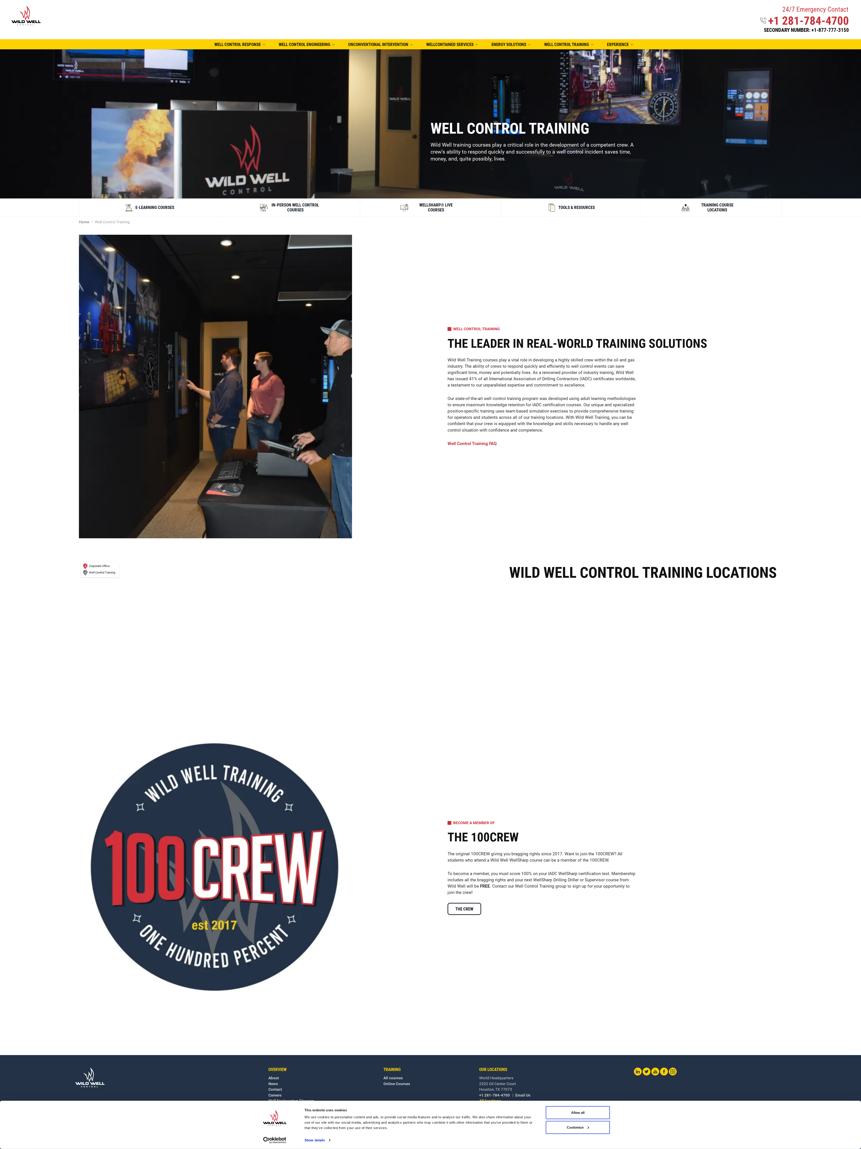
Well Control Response (237, 44)
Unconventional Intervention (378, 44)
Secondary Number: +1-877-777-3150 (806, 30)
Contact (275, 1089)
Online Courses (396, 1084)
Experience (618, 44)
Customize (575, 1127)
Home (84, 222)
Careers (275, 1095)
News (273, 1084)
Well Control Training (566, 44)
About (273, 1078)
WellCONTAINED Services (450, 44)
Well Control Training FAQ (472, 443)
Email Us (523, 1095)
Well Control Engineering (304, 44)
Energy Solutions (508, 44)
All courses (393, 1078)
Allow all (578, 1112)
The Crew (464, 909)
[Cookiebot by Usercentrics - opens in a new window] (274, 1140)
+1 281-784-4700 (808, 20)
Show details (314, 1140)
